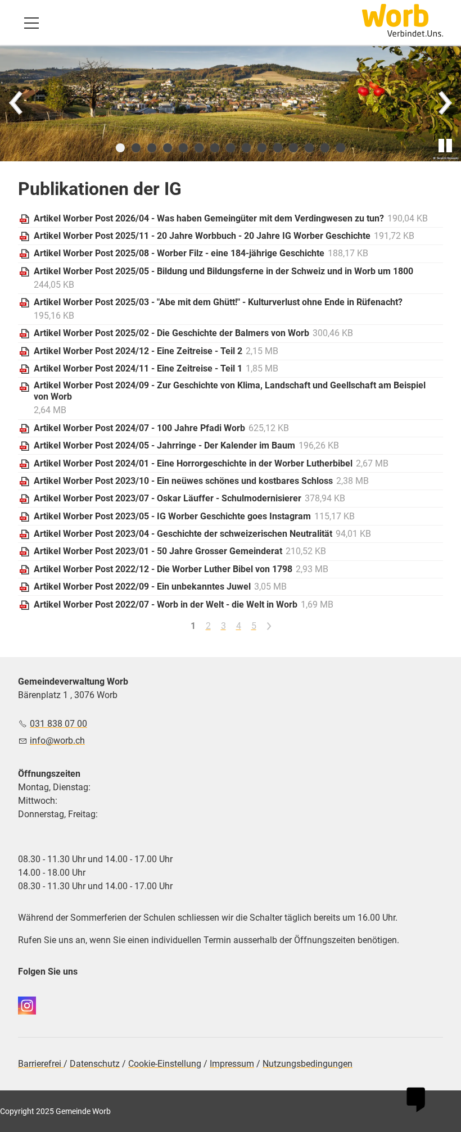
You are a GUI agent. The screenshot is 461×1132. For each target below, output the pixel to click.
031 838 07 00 (58, 723)
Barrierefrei (41, 1063)
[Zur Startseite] (402, 20)
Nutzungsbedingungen (307, 1063)
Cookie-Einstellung (164, 1063)
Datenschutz (95, 1063)
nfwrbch (58, 740)
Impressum (232, 1063)
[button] (31, 23)
